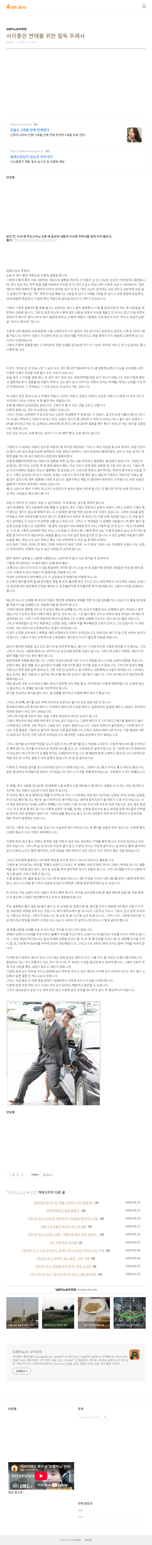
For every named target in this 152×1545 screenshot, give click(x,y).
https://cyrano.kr (21, 124)
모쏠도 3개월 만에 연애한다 (29, 130)
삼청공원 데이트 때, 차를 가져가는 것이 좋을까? (63, 1202)
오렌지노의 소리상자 (27, 1351)
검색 (105, 1417)
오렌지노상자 (16, 1192)
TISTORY (76, 1539)
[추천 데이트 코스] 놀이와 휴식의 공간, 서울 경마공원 (63, 1274)
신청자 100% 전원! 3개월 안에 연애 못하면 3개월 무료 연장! (47, 135)
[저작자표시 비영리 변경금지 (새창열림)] (47, 1174)
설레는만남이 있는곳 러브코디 (31, 156)
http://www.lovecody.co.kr (27, 151)
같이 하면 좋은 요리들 (63, 1242)
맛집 (33, 1192)
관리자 (88, 1539)
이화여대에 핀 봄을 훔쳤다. (63, 1210)
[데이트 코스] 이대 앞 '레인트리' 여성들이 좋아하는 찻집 (63, 1218)
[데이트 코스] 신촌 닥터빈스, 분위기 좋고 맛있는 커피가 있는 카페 (63, 1250)
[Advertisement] (76, 84)
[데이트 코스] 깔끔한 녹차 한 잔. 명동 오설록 (63, 1266)
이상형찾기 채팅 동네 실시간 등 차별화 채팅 (37, 161)
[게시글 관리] (22, 1175)
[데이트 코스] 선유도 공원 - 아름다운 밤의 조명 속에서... (63, 1234)
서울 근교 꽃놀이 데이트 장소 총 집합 (63, 1226)
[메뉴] (144, 6)
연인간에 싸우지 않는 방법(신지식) (35, 240)
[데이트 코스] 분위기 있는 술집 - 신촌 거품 (63, 1258)
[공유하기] (17, 1175)
